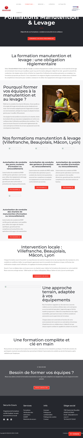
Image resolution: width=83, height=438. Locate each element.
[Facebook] (4, 419)
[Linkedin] (11, 419)
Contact (46, 419)
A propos (46, 410)
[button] (33, 4)
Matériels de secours (29, 419)
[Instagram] (7, 419)
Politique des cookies (50, 417)
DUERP (25, 417)
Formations (26, 410)
